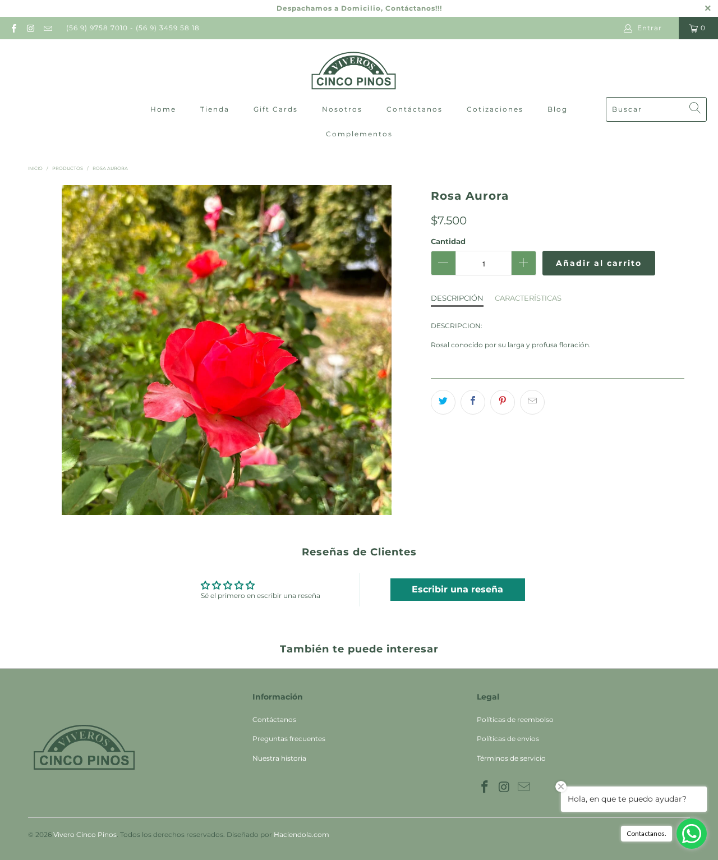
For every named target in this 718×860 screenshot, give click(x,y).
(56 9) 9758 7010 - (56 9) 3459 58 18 (133, 28)
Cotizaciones (495, 109)
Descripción (457, 297)
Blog (557, 109)
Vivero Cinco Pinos (85, 834)
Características (528, 297)
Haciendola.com (301, 834)
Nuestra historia (279, 758)
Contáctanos (414, 109)
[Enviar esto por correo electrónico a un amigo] (532, 402)
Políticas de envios (508, 738)
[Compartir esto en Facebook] (473, 402)
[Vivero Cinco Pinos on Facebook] (13, 28)
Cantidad (448, 241)
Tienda (214, 109)
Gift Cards (276, 109)
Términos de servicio (511, 758)
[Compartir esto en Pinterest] (502, 402)
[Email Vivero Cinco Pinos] (47, 28)
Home (163, 109)
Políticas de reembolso (515, 719)
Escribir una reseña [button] (457, 589)
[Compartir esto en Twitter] (443, 402)
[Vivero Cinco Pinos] (353, 71)
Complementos (359, 134)
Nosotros (342, 109)
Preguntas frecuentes (288, 738)
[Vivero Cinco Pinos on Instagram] (30, 28)
